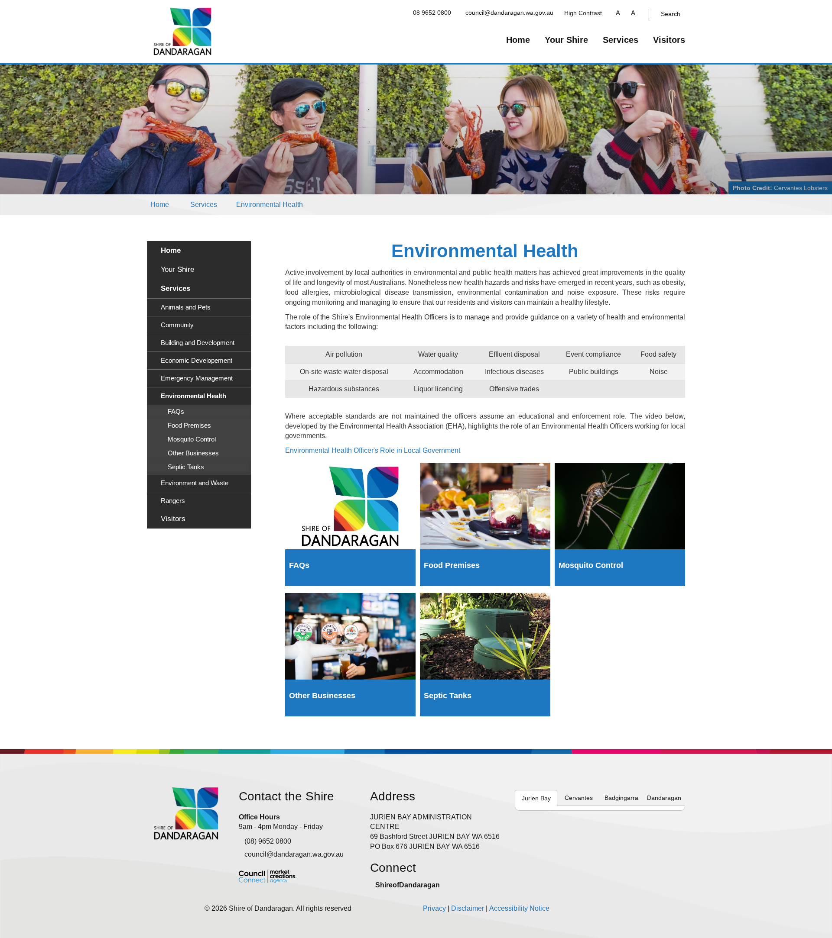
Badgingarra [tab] (621, 797)
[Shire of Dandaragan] (182, 31)
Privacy (434, 908)
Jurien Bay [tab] (536, 798)
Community (177, 325)
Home (518, 40)
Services (620, 40)
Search (670, 13)
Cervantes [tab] (579, 797)
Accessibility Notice (519, 908)
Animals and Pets (186, 307)
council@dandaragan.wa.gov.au (509, 12)
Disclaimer (467, 908)
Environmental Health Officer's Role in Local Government (372, 450)
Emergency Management (197, 378)
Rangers (173, 500)
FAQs (176, 411)
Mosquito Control (192, 439)
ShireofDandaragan (407, 885)
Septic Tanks (186, 467)
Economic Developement (196, 360)
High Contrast (583, 13)
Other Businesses (193, 453)
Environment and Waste (194, 483)
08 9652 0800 (432, 12)
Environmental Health (269, 204)
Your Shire (566, 40)
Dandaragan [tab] (664, 797)
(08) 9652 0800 (267, 841)
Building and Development (197, 342)
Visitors (669, 40)
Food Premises (189, 425)
